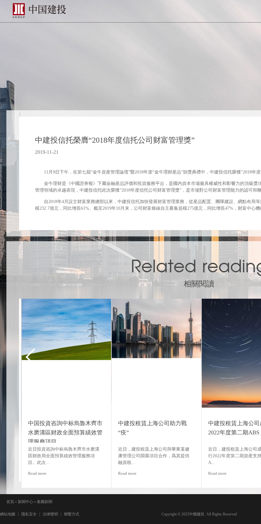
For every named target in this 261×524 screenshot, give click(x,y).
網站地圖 (7, 514)
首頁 (10, 502)
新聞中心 (25, 502)
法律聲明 (50, 514)
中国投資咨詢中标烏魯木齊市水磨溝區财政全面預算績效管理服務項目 (63, 432)
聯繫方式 (71, 514)
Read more (35, 473)
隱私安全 (29, 514)
